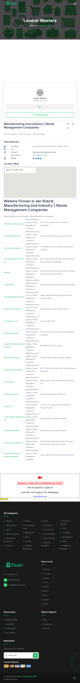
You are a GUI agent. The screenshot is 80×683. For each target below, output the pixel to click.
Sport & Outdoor (49, 534)
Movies (27, 521)
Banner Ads (10, 624)
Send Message (41, 115)
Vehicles (9, 546)
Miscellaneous (67, 537)
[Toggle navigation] (75, 3)
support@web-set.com (17, 585)
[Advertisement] (40, 55)
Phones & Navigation (46, 544)
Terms (45, 582)
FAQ (44, 620)
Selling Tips (47, 624)
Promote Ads (11, 628)
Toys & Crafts (48, 530)
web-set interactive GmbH (27, 676)
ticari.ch (46, 591)
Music (45, 521)
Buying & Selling (12, 620)
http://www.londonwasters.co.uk (44, 152)
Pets (64, 528)
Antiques (9, 521)
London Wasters (40, 98)
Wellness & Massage (65, 547)
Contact (46, 578)
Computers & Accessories (9, 539)
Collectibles (47, 525)
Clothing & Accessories (27, 547)
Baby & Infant (11, 525)
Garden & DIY (29, 533)
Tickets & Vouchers (64, 522)
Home (32, 25)
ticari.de (46, 600)
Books (8, 530)
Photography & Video (28, 526)
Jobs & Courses (49, 538)
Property (27, 541)
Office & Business (12, 534)
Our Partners (10, 633)
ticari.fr (45, 604)
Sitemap (46, 628)
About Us (46, 569)
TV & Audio (66, 533)
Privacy (46, 587)
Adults (64, 541)
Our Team (46, 574)
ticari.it (45, 595)
